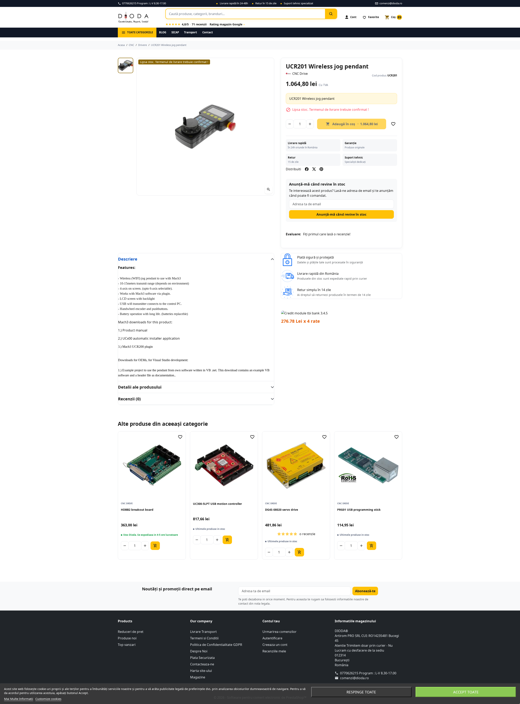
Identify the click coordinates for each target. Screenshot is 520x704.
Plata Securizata (202, 657)
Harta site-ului (201, 670)
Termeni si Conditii (204, 638)
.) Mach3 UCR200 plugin (136, 346)
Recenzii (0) (129, 399)
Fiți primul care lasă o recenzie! (326, 234)
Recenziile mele (274, 651)
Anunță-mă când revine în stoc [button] (341, 214)
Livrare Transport (203, 631)
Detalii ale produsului (139, 387)
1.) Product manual (132, 330)
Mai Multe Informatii (18, 699)
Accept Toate (466, 692)
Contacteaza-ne (202, 664)
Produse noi (127, 638)
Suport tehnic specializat (298, 3)
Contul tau (271, 621)
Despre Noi (198, 651)
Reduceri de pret (130, 631)
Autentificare (272, 638)
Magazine (197, 677)
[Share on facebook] (306, 169)
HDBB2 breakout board (137, 510)
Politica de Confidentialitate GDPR (216, 644)
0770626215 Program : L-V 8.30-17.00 (368, 673)
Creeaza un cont (274, 644)
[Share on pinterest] (321, 169)
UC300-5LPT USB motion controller (217, 504)
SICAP (175, 32)
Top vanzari (126, 644)
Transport (190, 32)
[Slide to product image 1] (125, 65)
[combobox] (245, 14)
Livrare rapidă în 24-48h (234, 3)
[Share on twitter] (314, 169)
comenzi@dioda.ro (354, 678)
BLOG (162, 32)
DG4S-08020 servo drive (281, 510)
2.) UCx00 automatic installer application (149, 338)
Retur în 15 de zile (265, 3)
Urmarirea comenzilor (279, 631)
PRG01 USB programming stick (359, 510)
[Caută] (331, 14)
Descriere (127, 259)
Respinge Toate (361, 692)
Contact (207, 32)
